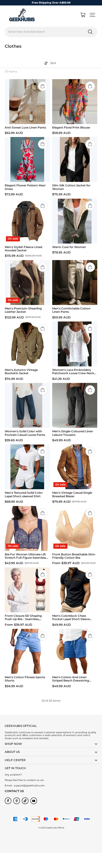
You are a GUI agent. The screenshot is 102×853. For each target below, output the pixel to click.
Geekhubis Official (55, 828)
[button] (92, 15)
